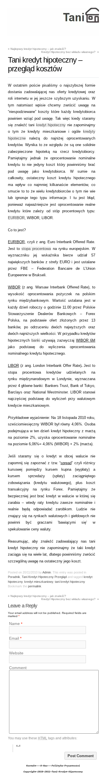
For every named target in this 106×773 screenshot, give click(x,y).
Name (14, 624)
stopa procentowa (36, 249)
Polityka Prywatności (66, 765)
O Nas (43, 765)
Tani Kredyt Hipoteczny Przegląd (44, 577)
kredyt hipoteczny (51, 125)
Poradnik (14, 577)
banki (35, 340)
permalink (34, 586)
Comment (18, 667)
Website (16, 653)
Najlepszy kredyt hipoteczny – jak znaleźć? (37, 48)
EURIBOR (16, 218)
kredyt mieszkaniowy (38, 581)
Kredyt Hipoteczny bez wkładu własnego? (70, 51)
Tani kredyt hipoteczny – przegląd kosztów (45, 64)
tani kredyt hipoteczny (70, 581)
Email (14, 638)
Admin (46, 572)
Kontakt (31, 765)
